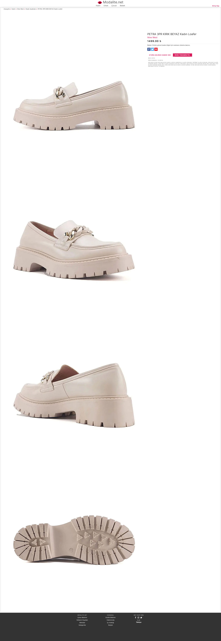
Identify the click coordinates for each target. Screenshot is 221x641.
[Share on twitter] (152, 49)
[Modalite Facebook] (136, 618)
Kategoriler (82, 625)
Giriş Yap (215, 6)
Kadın (98, 6)
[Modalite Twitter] (141, 618)
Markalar (82, 622)
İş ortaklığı (110, 622)
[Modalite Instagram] (139, 618)
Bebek (122, 6)
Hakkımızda (110, 620)
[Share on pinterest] (156, 49)
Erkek (106, 6)
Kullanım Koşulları (82, 620)
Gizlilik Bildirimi (110, 617)
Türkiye (138, 622)
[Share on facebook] (148, 49)
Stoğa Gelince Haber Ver (160, 55)
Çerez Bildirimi (82, 617)
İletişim (110, 625)
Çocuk (114, 6)
